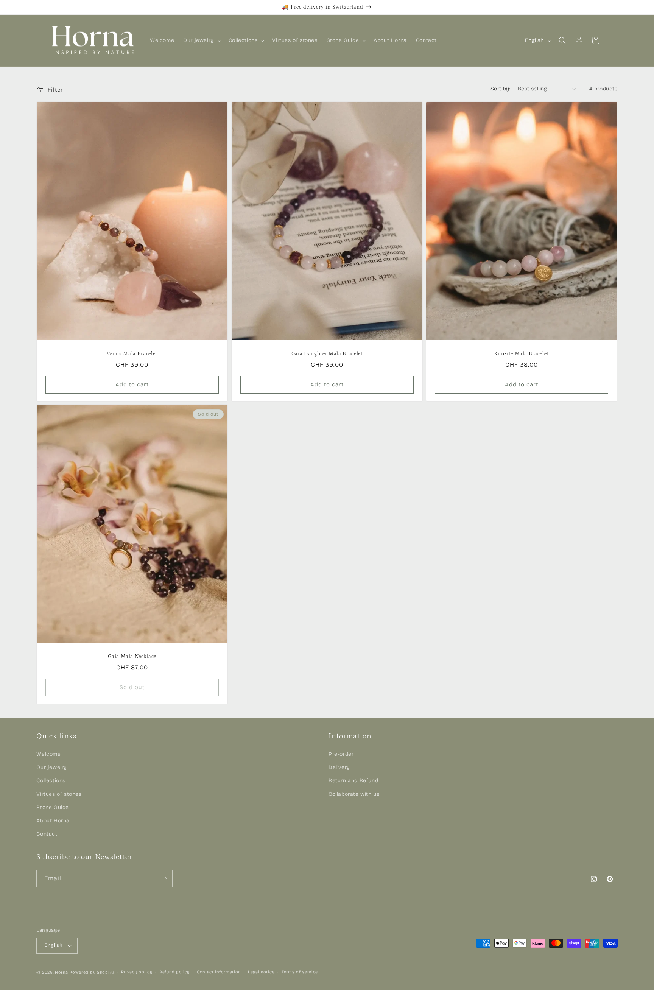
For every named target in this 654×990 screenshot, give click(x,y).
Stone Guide (52, 807)
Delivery (339, 767)
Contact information (219, 972)
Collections (50, 781)
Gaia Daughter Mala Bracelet (327, 354)
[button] (201, 40)
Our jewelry (51, 767)
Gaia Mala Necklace (132, 657)
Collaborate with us (354, 794)
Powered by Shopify (91, 972)
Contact (46, 834)
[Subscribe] (164, 878)
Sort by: (500, 89)
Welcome (48, 754)
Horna (61, 972)
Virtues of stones (58, 794)
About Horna (53, 820)
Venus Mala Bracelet (132, 354)
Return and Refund (353, 781)
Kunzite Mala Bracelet (521, 354)
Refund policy (174, 972)
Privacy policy (137, 972)
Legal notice (261, 972)
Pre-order (341, 754)
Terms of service (300, 972)
